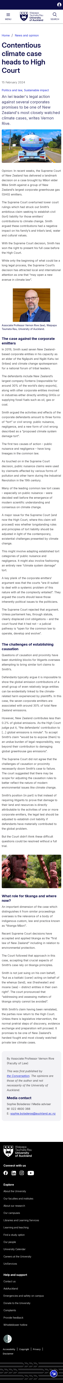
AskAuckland (11, 1288)
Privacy (37, 1349)
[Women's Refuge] (8, 1342)
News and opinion (27, 35)
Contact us (10, 1281)
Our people (10, 1241)
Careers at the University (17, 1256)
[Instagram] (22, 1173)
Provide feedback (13, 1317)
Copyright (24, 1349)
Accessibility (9, 1349)
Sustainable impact (36, 90)
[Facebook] (6, 1173)
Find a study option (14, 1234)
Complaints (10, 1310)
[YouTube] (31, 1173)
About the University (15, 1191)
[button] (59, 5)
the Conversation (18, 1076)
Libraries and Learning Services (21, 1220)
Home (6, 35)
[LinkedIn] (14, 1173)
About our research (14, 1205)
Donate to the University (17, 1303)
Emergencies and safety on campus (24, 1295)
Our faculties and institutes (18, 1198)
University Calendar (15, 1249)
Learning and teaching (16, 1227)
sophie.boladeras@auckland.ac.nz (33, 1113)
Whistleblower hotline (15, 1324)
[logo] (31, 16)
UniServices (10, 1263)
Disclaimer (8, 1353)
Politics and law (12, 90)
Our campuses (12, 1212)
